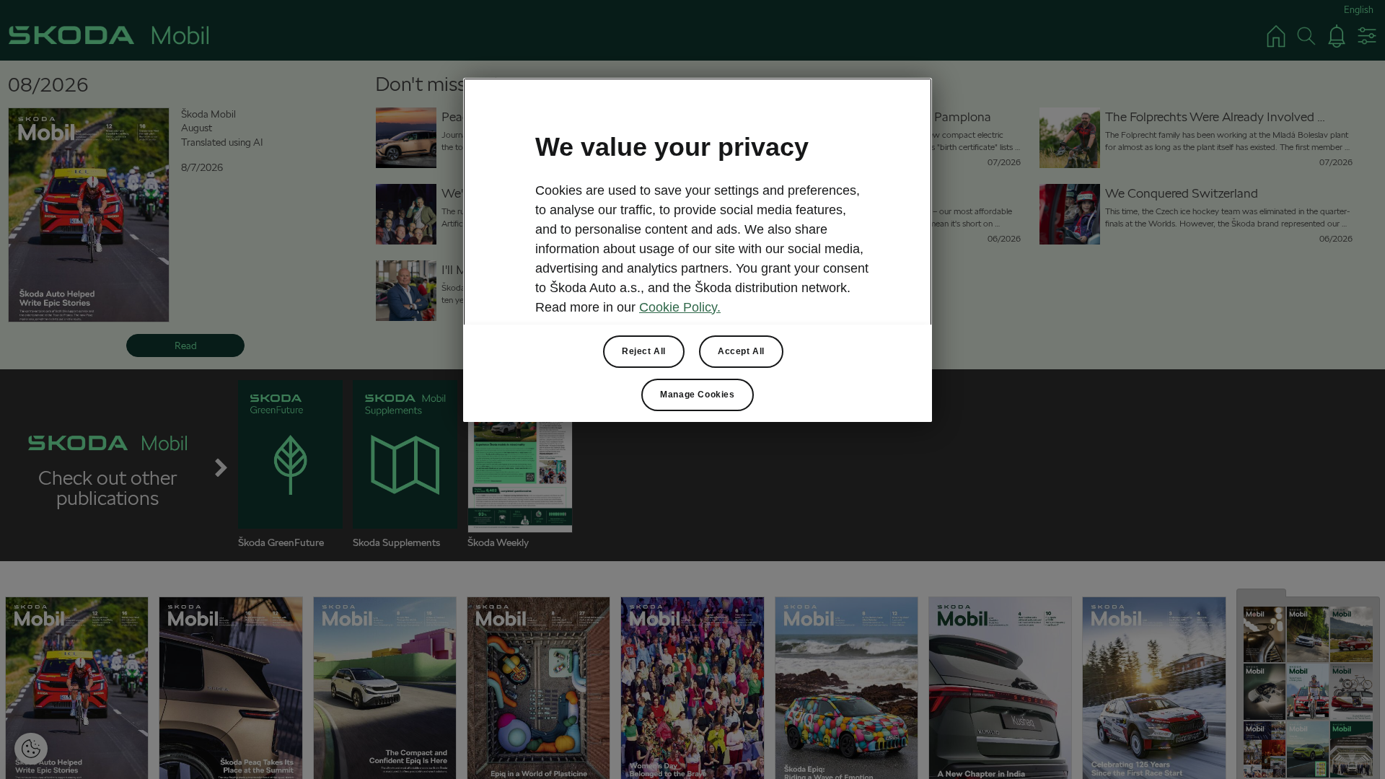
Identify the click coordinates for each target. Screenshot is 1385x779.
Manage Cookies (697, 395)
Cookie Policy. (680, 307)
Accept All (741, 351)
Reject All (644, 351)
